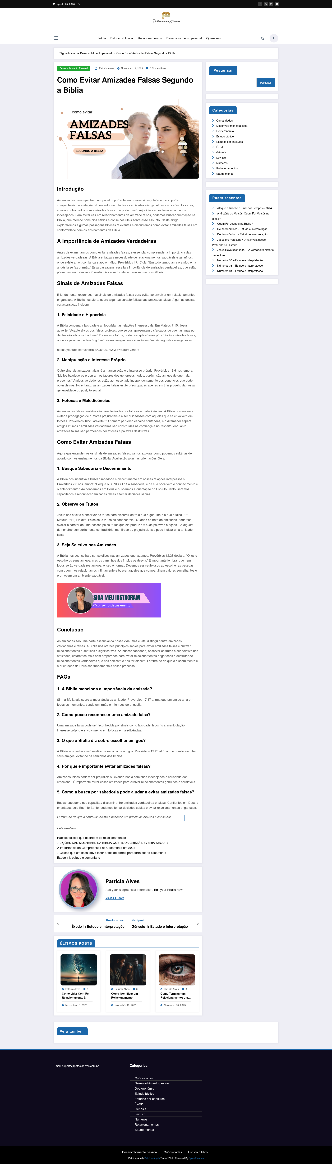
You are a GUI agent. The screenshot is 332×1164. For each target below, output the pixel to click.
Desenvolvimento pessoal (184, 38)
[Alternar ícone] (56, 38)
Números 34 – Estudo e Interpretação (240, 271)
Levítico (221, 158)
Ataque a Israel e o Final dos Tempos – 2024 (244, 208)
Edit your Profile (165, 889)
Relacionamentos (150, 38)
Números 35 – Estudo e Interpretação (240, 265)
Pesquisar (223, 70)
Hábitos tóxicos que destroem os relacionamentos (91, 837)
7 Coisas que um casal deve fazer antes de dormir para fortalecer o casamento (111, 852)
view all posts (114, 898)
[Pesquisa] (262, 38)
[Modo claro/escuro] (274, 38)
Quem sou (213, 38)
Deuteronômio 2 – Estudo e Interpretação (242, 229)
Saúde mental (224, 174)
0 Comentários (158, 68)
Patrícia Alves (106, 68)
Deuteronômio (225, 131)
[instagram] (271, 4)
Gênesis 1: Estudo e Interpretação (160, 926)
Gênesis (221, 152)
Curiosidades (224, 120)
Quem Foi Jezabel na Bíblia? (235, 224)
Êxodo (220, 147)
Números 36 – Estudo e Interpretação (240, 260)
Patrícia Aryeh (152, 1158)
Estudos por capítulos (229, 142)
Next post (138, 920)
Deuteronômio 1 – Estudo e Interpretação (242, 234)
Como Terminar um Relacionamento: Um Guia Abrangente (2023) (174, 995)
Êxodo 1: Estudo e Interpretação (97, 926)
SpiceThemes (196, 1158)
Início (102, 38)
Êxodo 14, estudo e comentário (78, 857)
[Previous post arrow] (58, 924)
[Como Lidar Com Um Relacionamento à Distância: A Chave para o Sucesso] (79, 969)
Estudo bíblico (120, 38)
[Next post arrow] (198, 924)
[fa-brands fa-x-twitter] (266, 4)
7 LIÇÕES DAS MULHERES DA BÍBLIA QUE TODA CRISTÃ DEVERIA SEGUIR (112, 842)
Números (222, 163)
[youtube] (277, 4)
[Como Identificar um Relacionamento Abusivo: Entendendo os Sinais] (128, 969)
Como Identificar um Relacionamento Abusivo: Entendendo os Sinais (125, 995)
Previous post (115, 920)
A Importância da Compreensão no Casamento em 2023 (96, 847)
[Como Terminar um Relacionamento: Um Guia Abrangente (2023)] (177, 969)
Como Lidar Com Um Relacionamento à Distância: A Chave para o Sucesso (75, 995)
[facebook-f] (260, 4)
